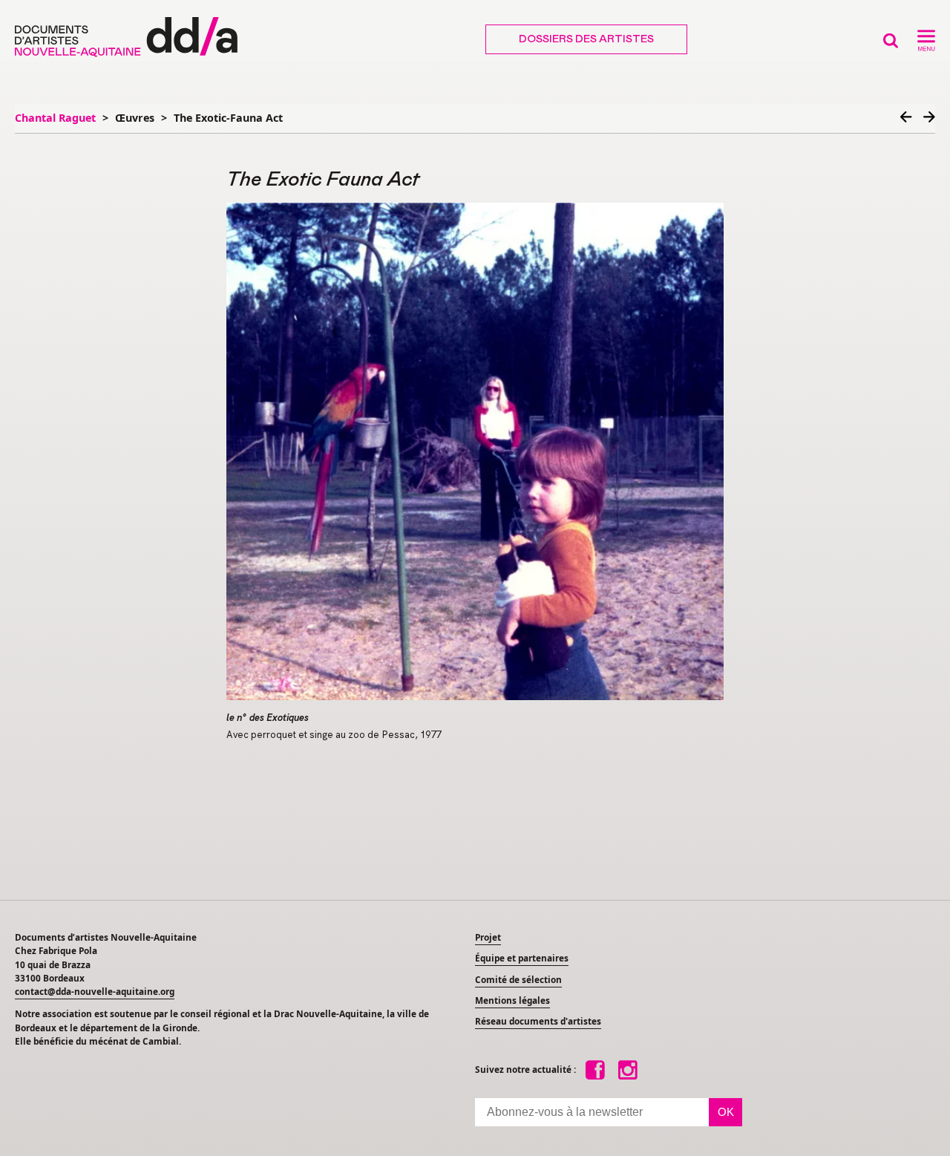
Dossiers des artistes (586, 39)
